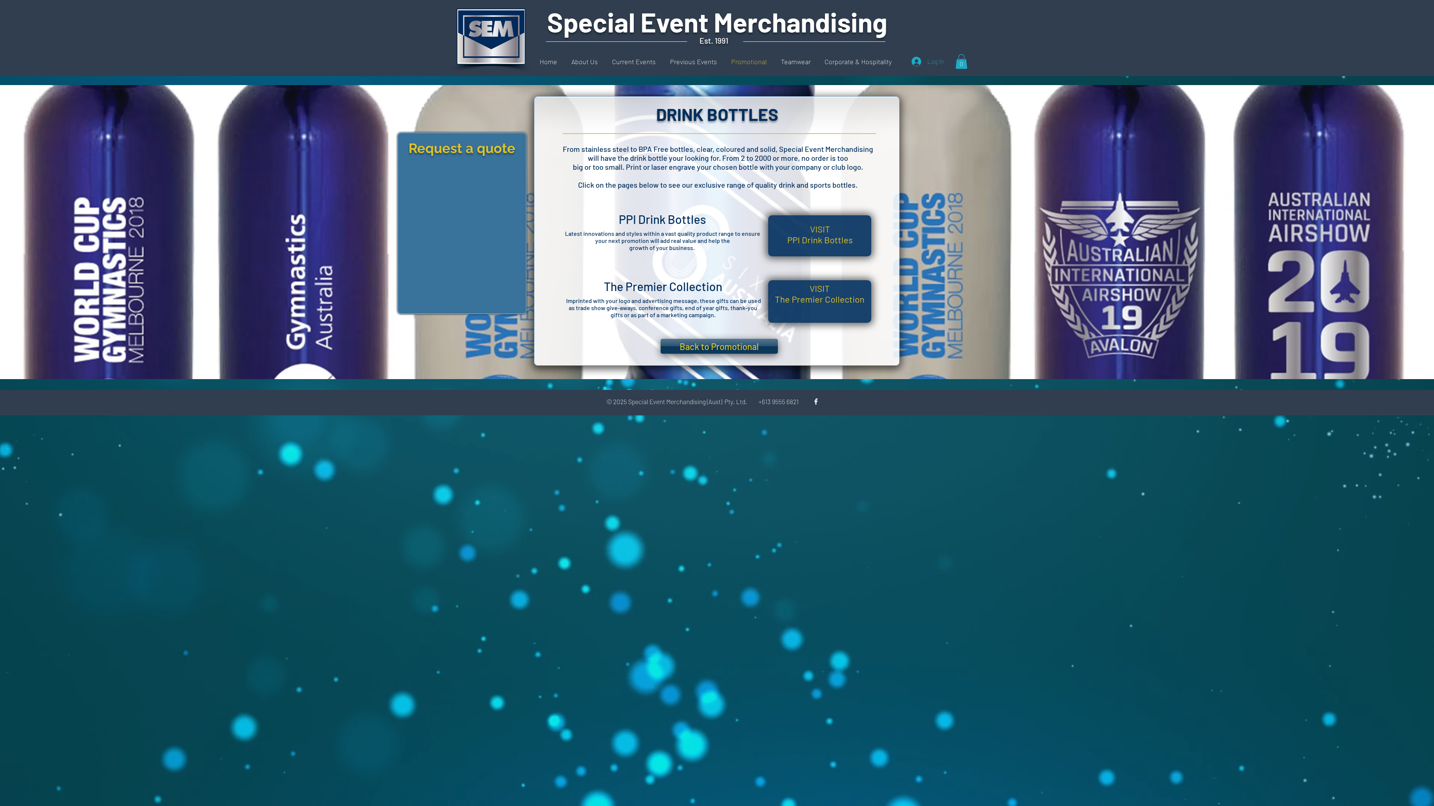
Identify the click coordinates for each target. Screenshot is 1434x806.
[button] (961, 61)
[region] (462, 223)
